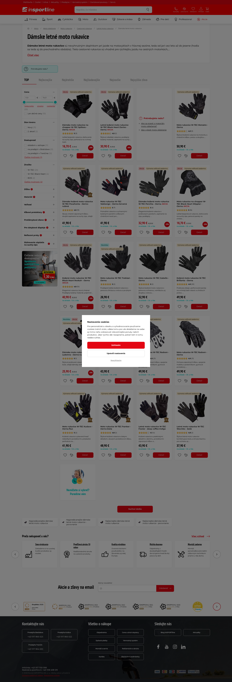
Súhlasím (116, 345)
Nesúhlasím (116, 360)
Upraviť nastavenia (116, 353)
